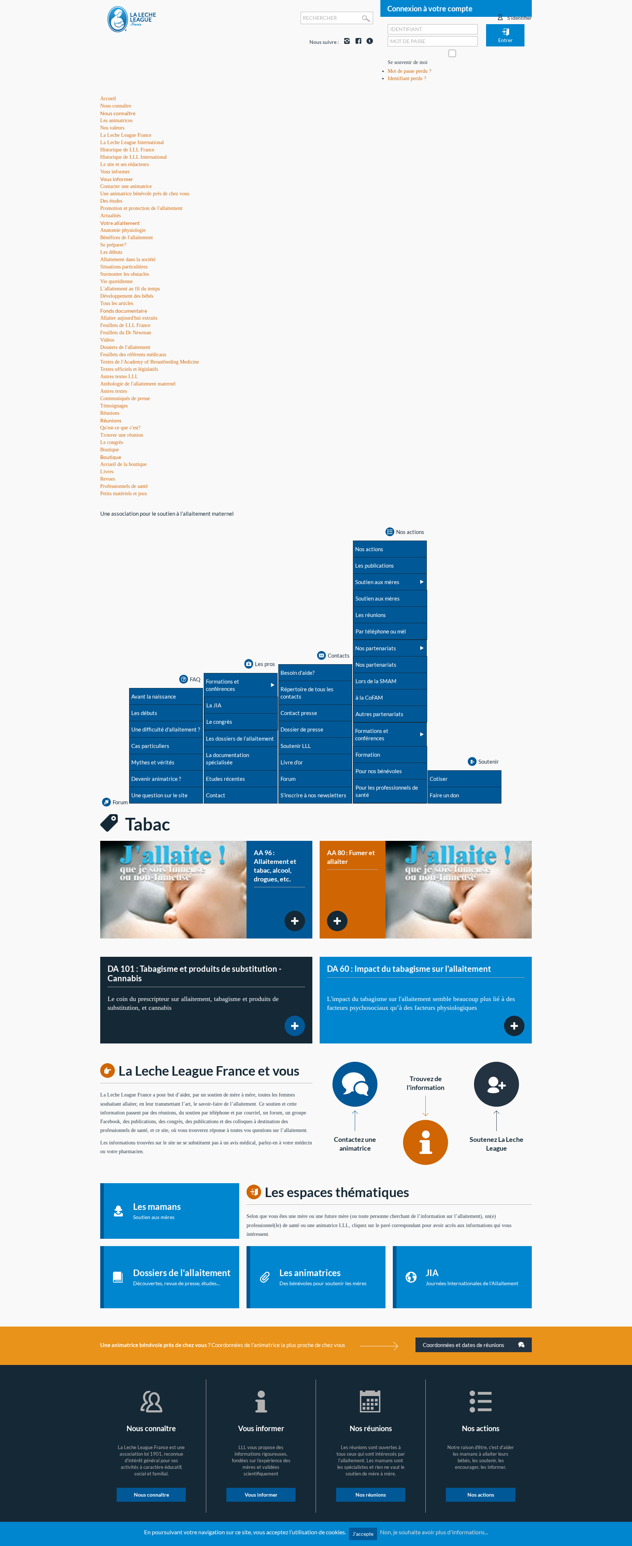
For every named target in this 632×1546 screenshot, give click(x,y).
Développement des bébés (126, 296)
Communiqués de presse (125, 398)
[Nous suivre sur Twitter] (368, 42)
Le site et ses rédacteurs (124, 164)
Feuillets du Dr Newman (125, 332)
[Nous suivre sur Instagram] (345, 42)
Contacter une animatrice (126, 186)
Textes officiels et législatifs (129, 369)
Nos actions (480, 1495)
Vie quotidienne (116, 281)
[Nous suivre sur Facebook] (356, 42)
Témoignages (114, 406)
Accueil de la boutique (123, 464)
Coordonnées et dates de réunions (464, 1345)
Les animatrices (116, 120)
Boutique (110, 457)
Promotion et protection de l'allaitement (141, 208)
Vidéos (107, 340)
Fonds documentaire (123, 311)
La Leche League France (125, 135)
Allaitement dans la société (127, 259)
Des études (111, 201)
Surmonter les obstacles (124, 274)
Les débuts (111, 252)
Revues (107, 479)
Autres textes (113, 391)
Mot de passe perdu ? (409, 71)
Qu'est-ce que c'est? (120, 427)
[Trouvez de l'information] (425, 1142)
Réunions (110, 420)
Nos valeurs (112, 128)
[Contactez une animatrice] (354, 1084)
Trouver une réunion (121, 435)
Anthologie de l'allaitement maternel (138, 384)
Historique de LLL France (127, 150)
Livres (106, 471)
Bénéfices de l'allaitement (126, 237)
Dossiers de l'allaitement (125, 347)
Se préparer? (113, 245)
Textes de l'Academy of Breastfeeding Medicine (149, 362)
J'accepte (363, 1534)
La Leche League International (132, 142)
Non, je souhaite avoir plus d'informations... (434, 1531)
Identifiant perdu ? (407, 78)
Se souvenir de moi (408, 62)
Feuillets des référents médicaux (133, 354)
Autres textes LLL (119, 376)
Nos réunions (371, 1495)
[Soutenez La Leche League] (496, 1084)
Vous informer (116, 179)
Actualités (110, 215)
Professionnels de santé (124, 486)
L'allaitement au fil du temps (130, 288)
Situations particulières (123, 267)
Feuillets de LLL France (125, 325)
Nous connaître (117, 113)
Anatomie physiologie (123, 230)
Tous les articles (116, 303)
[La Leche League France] (132, 19)
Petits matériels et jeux (123, 493)
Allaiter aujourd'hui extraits (128, 318)
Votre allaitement (120, 223)
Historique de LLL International (133, 157)
